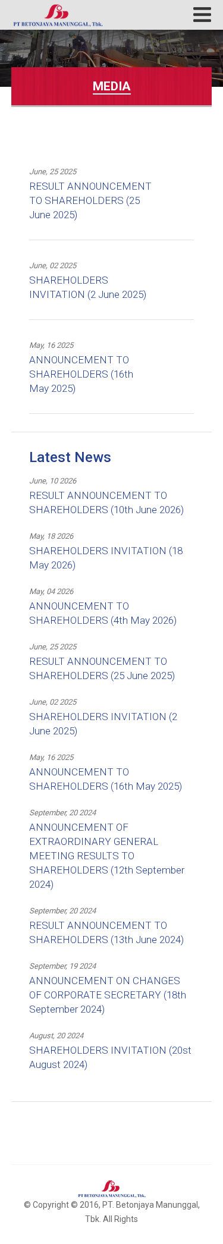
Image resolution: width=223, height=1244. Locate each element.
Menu (202, 14)
